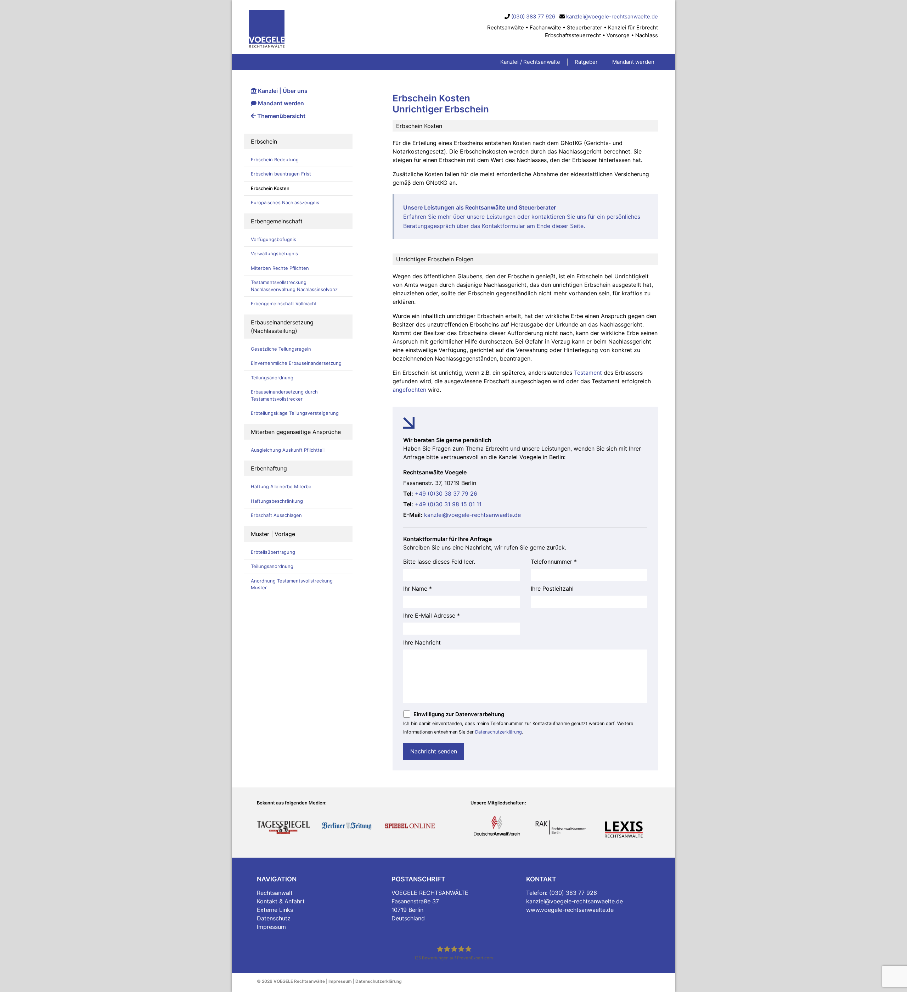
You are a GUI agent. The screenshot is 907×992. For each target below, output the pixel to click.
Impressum (271, 926)
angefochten (409, 389)
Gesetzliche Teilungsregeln (281, 349)
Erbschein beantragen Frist (281, 174)
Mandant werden (280, 103)
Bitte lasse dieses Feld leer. (439, 561)
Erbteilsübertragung (273, 552)
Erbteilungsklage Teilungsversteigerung (295, 413)
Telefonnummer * (554, 561)
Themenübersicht (280, 115)
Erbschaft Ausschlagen (276, 515)
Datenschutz (274, 918)
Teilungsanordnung (272, 377)
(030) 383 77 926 (533, 16)
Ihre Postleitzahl (552, 588)
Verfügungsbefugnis (273, 239)
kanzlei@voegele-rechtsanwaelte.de (612, 16)
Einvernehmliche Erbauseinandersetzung (296, 363)
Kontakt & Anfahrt (281, 901)
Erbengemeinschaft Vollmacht (284, 303)
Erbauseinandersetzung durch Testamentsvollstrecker (284, 395)
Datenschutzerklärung (498, 732)
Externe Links (275, 909)
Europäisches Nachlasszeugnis (285, 202)
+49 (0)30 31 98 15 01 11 (448, 504)
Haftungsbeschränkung (277, 501)
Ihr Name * (417, 588)
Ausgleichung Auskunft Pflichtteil (288, 450)
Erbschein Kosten (270, 188)
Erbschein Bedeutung (275, 159)
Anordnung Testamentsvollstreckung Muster (292, 584)
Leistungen (501, 216)
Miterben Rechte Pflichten (280, 268)
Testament (588, 372)
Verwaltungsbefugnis (274, 253)
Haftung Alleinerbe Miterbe (281, 486)
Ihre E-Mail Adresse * (431, 615)
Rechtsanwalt (275, 892)
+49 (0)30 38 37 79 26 (446, 493)
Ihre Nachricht (422, 642)
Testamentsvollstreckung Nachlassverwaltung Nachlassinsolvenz (294, 285)
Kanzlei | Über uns (282, 90)
